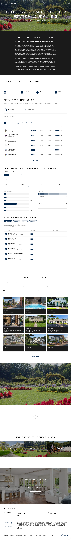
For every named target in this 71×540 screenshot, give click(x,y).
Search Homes (35, 356)
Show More (35, 264)
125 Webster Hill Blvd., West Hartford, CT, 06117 (16, 259)
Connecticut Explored (12, 154)
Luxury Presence (28, 535)
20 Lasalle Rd (10, 145)
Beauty (25, 122)
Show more (35, 160)
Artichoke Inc (10, 144)
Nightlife (30, 122)
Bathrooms (27, 286)
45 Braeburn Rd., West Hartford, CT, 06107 (15, 249)
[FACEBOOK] (56, 535)
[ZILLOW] (67, 535)
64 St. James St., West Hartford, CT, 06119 (15, 244)
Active (20, 122)
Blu (8, 140)
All (5, 122)
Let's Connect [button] (35, 492)
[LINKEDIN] (62, 535)
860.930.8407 (53, 513)
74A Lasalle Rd (11, 136)
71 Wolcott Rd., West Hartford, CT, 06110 (15, 239)
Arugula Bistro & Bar (12, 129)
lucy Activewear (11, 149)
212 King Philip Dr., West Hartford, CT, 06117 (15, 234)
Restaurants (10, 122)
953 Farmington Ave (12, 131)
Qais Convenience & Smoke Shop (13, 135)
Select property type (6, 286)
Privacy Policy (49, 535)
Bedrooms (49, 286)
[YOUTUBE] (65, 535)
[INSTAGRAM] (59, 535)
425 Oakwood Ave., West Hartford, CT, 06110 (15, 254)
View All (36, 461)
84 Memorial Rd (11, 150)
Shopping (16, 122)
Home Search (50, 3)
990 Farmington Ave (12, 141)
